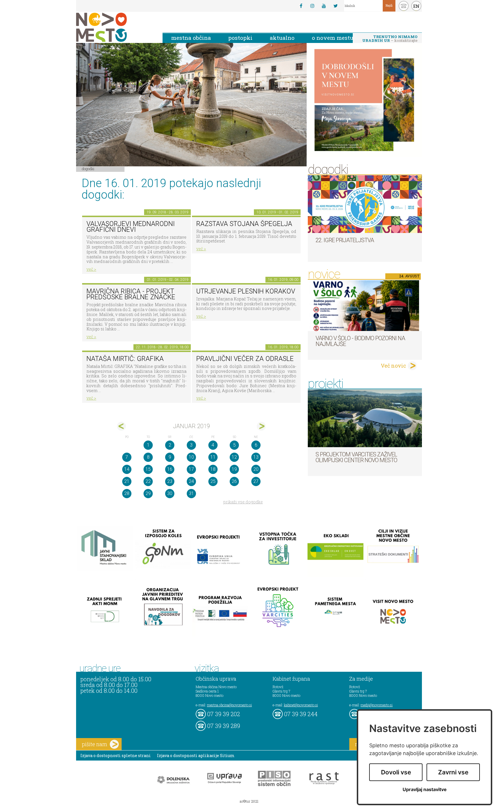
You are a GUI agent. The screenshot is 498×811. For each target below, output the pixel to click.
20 (256, 469)
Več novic (393, 365)
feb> (261, 426)
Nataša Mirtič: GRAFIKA (125, 359)
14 (126, 469)
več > (91, 269)
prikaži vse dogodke (243, 502)
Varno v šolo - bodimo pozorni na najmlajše (360, 341)
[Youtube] (324, 6)
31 (191, 493)
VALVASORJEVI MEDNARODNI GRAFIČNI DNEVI (130, 227)
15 (148, 469)
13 (256, 457)
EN (416, 6)
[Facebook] (301, 6)
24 (191, 481)
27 (256, 481)
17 (191, 469)
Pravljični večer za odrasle (245, 359)
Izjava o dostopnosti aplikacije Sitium (196, 755)
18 (213, 469)
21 (126, 481)
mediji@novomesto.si (377, 705)
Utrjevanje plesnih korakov (245, 291)
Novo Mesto (115, 27)
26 (234, 481)
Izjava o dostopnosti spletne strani (115, 755)
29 (148, 493)
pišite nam (94, 744)
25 (213, 481)
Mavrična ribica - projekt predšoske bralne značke (130, 294)
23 (169, 481)
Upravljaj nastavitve (425, 789)
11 (213, 457)
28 (126, 493)
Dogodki (88, 168)
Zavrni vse (453, 772)
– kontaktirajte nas (390, 39)
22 (148, 481)
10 (191, 457)
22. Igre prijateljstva (345, 240)
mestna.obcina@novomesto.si (229, 705)
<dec (121, 426)
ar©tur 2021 (249, 801)
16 (169, 469)
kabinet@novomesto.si (301, 705)
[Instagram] (312, 6)
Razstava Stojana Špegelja (244, 224)
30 (169, 493)
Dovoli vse (396, 772)
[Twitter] (335, 6)
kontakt (404, 6)
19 (234, 469)
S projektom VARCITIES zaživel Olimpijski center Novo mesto (356, 457)
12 (234, 457)
